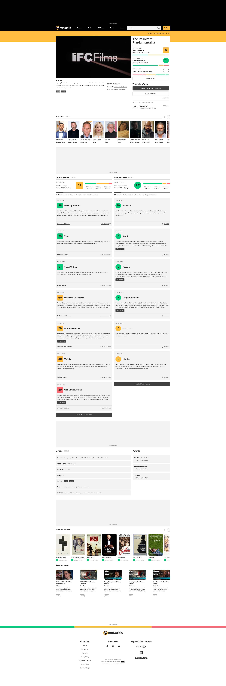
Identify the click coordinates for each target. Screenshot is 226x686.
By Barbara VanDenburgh (64, 346)
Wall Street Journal (70, 390)
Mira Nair (117, 83)
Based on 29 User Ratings (140, 62)
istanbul (124, 359)
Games (79, 28)
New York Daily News (71, 297)
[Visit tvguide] (141, 653)
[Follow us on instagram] (113, 647)
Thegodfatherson (128, 297)
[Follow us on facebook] (107, 647)
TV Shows (101, 28)
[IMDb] (123, 662)
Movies (89, 28)
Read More (120, 249)
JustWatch (166, 98)
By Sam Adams (61, 285)
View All (68, 116)
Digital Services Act (85, 660)
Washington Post (69, 205)
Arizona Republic (69, 328)
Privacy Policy (85, 657)
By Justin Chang (61, 377)
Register (166, 28)
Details (59, 451)
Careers (84, 653)
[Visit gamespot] (141, 648)
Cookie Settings (85, 668)
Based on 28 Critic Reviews (141, 52)
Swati (123, 236)
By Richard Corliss (62, 254)
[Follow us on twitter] (119, 647)
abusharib (124, 205)
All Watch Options (150, 94)
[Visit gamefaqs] (141, 658)
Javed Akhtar (121, 89)
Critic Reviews (62, 177)
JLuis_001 (125, 328)
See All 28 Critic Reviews (84, 415)
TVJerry (124, 267)
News (122, 28)
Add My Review (150, 78)
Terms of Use (85, 664)
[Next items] (168, 116)
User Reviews (120, 177)
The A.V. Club (67, 267)
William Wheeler (118, 87)
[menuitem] (79, 28)
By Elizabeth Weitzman (63, 316)
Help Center (85, 649)
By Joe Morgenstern (63, 408)
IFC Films (158, 33)
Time (63, 236)
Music (112, 28)
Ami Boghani (114, 89)
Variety (64, 359)
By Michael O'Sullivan (63, 224)
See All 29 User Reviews (142, 384)
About (85, 646)
